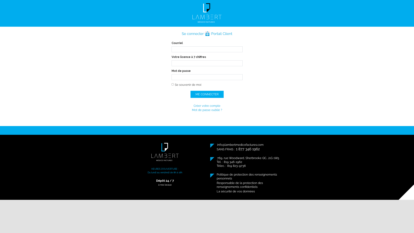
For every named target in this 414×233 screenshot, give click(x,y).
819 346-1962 (233, 162)
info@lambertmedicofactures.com (240, 144)
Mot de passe (181, 70)
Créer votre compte (207, 105)
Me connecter (207, 94)
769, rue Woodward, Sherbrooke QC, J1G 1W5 (248, 158)
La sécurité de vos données (236, 191)
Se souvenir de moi (188, 84)
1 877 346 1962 (248, 149)
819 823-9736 (236, 165)
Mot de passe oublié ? (207, 110)
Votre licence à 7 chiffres (189, 57)
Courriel (177, 43)
